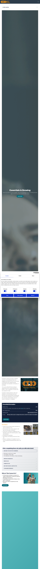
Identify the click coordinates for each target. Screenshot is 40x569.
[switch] (15, 291)
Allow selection (20, 295)
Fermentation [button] (7, 463)
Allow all (32, 295)
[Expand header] (38, 2)
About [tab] (33, 275)
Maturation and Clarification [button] (10, 465)
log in (22, 408)
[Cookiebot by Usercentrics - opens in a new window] (34, 273)
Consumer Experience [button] (8, 468)
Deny (7, 295)
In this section (6, 7)
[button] (29, 384)
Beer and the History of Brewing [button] (11, 450)
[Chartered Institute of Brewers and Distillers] (5, 2)
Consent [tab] (6, 275)
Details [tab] (20, 275)
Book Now (20, 196)
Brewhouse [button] (6, 461)
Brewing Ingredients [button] (8, 458)
